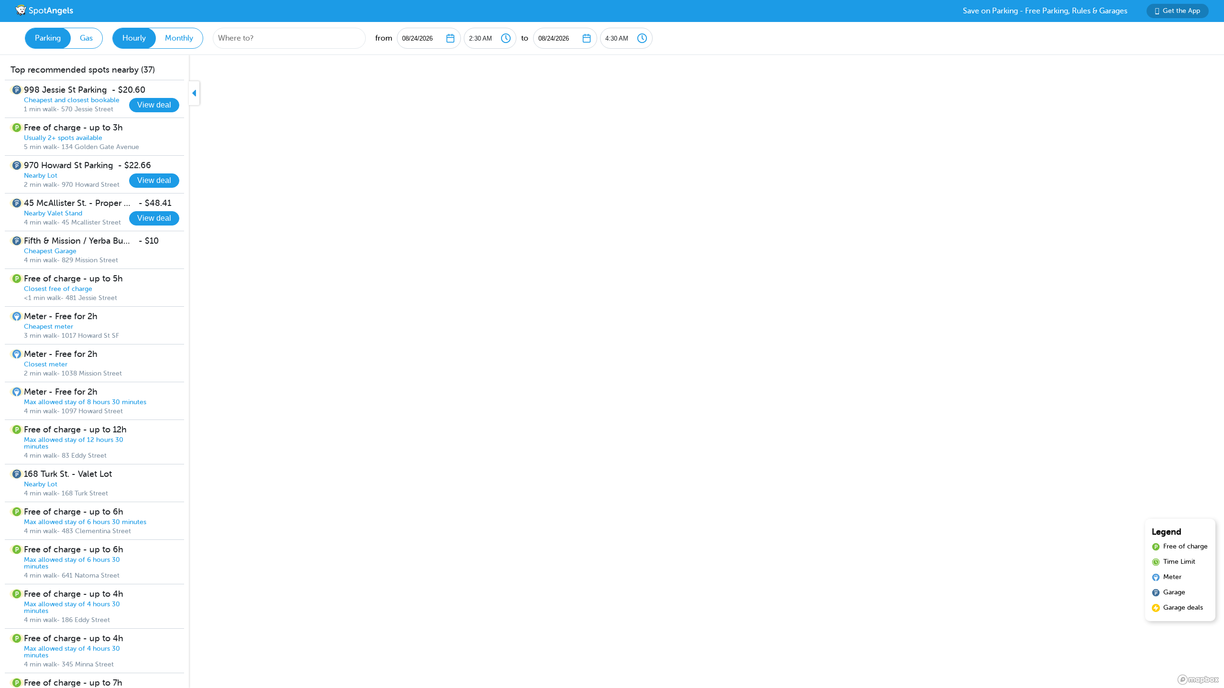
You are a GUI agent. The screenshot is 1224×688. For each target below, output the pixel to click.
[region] (612, 371)
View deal (154, 105)
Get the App (1181, 10)
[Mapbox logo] (1198, 679)
